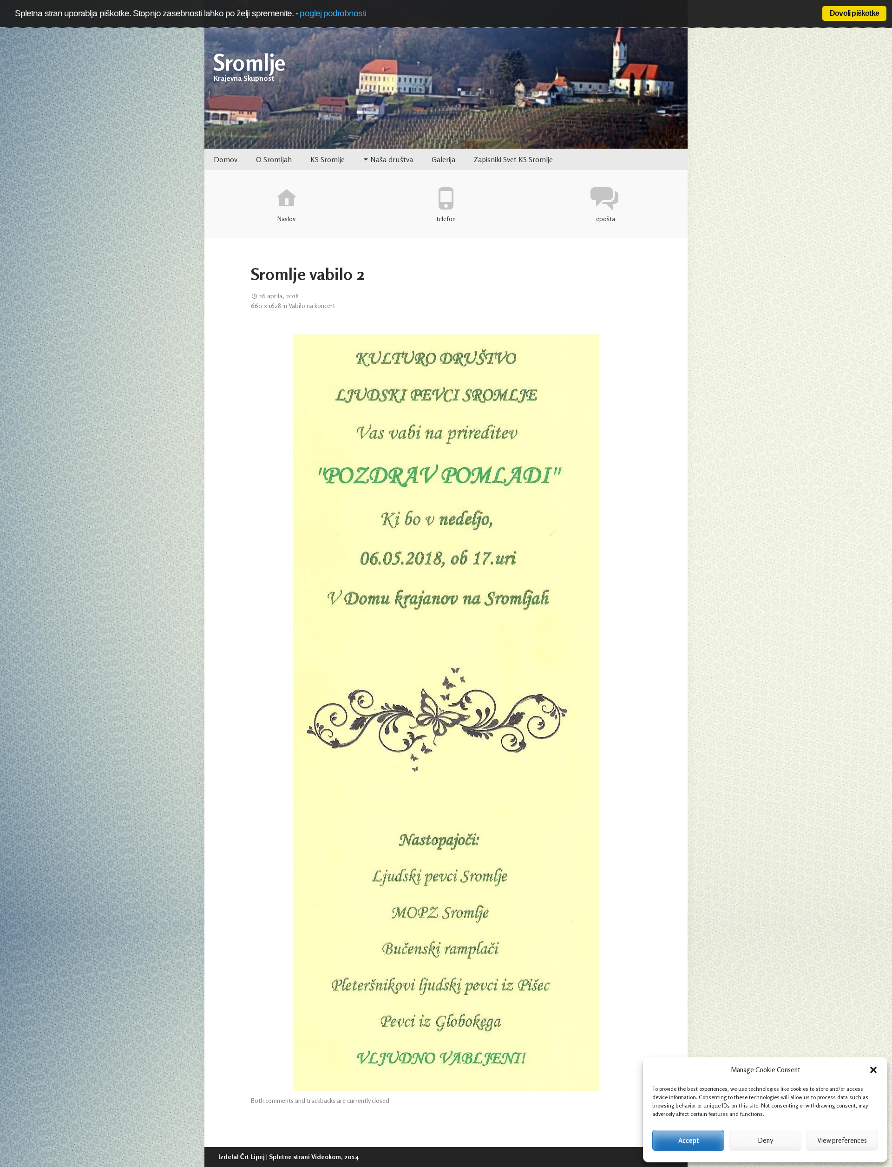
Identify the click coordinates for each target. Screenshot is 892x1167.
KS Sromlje (327, 159)
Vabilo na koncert (312, 305)
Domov (225, 159)
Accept (688, 1140)
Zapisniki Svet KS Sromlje (513, 159)
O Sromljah (274, 159)
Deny (765, 1140)
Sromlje (249, 62)
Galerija (443, 159)
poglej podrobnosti (333, 13)
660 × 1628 (266, 305)
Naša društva (391, 159)
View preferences (842, 1140)
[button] (873, 1070)
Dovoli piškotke (854, 13)
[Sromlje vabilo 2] (446, 712)
